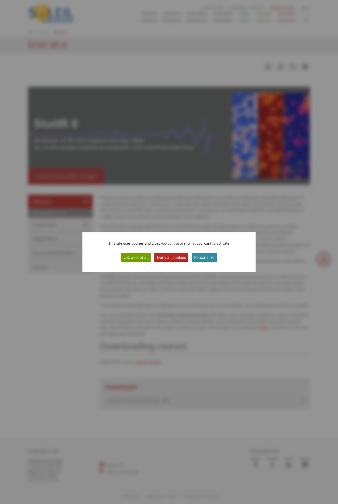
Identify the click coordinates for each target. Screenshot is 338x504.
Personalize (204, 257)
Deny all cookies (171, 257)
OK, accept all (135, 257)
